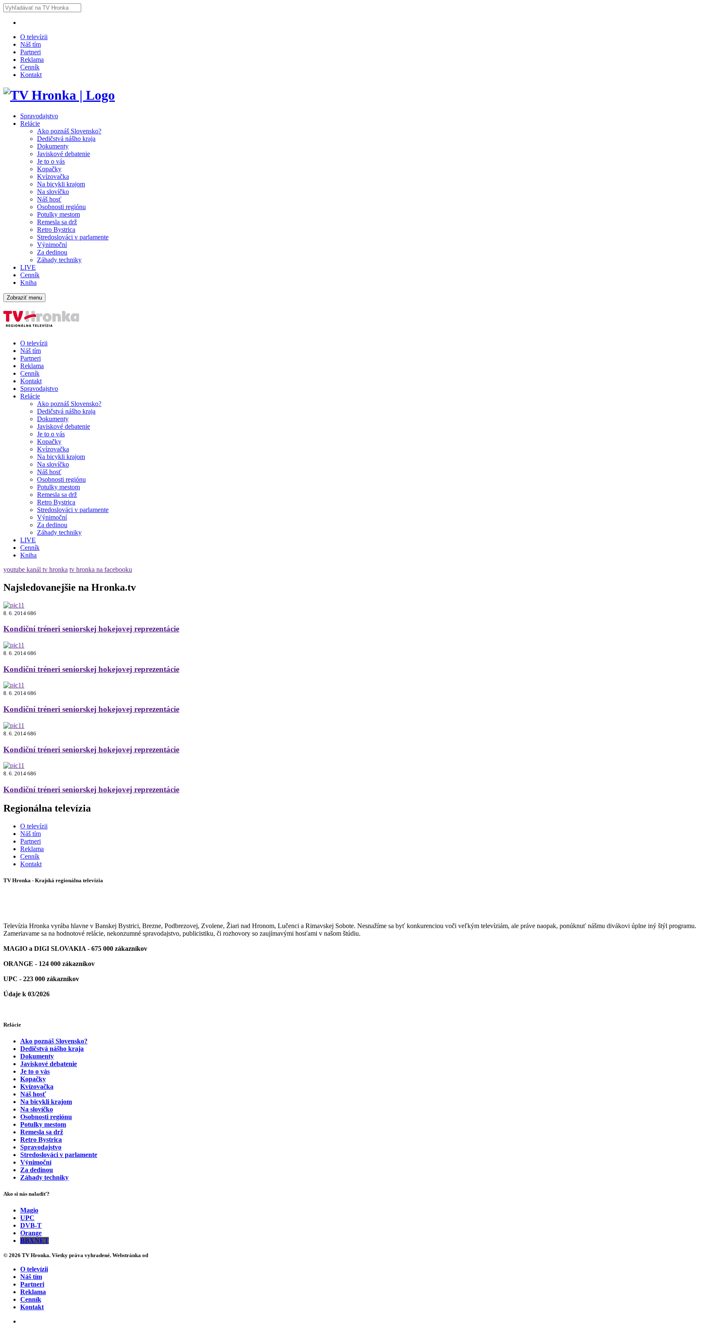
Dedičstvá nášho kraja (66, 138)
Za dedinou (52, 252)
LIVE (28, 267)
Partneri (30, 52)
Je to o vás (51, 161)
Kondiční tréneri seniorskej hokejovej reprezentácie (91, 628)
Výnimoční (52, 244)
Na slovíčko (53, 191)
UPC (27, 1217)
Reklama (32, 59)
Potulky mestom (58, 214)
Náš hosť (49, 199)
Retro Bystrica (56, 229)
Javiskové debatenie (63, 153)
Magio (29, 1210)
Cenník (30, 67)
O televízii (34, 36)
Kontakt (31, 74)
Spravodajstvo (39, 115)
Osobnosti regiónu (61, 206)
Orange (31, 1232)
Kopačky (49, 168)
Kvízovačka (53, 176)
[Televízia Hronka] (59, 95)
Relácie (30, 123)
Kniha (28, 282)
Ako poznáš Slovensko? (69, 131)
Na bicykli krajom (61, 184)
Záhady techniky (59, 259)
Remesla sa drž (57, 222)
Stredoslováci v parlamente (73, 237)
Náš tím (30, 44)
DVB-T (31, 1225)
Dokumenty (53, 146)
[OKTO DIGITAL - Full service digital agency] (160, 1255)
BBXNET (34, 1240)
